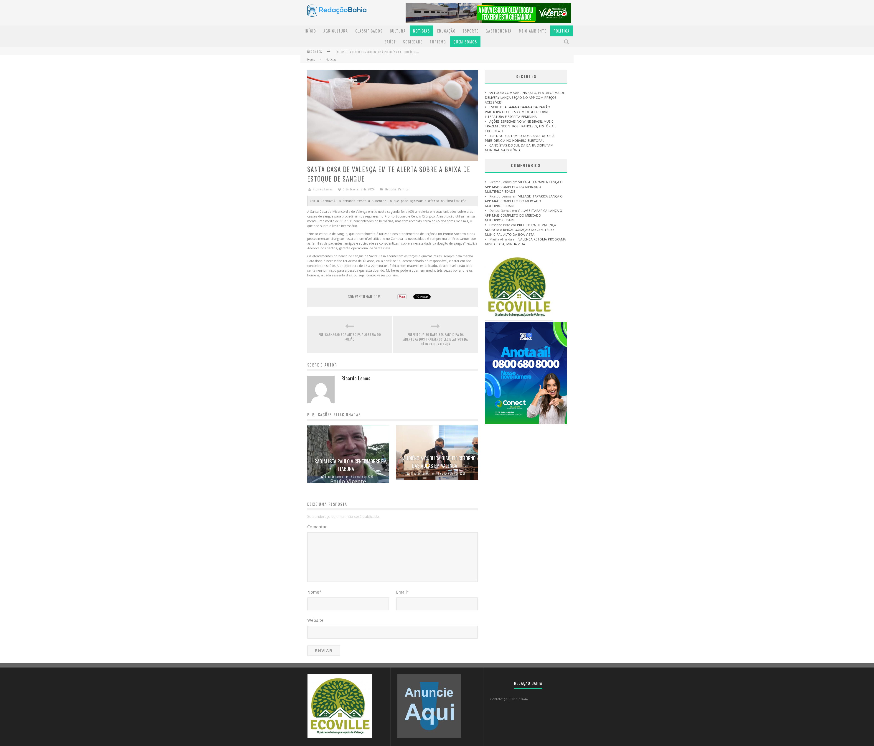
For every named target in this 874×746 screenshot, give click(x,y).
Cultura (398, 31)
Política (562, 31)
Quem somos (465, 42)
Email (402, 592)
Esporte (470, 31)
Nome (314, 592)
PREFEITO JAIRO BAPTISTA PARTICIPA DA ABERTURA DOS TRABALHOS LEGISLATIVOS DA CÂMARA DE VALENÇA (435, 339)
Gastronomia (499, 31)
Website (315, 620)
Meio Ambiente (532, 31)
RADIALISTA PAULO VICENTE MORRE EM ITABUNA (351, 465)
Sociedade (412, 42)
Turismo (438, 42)
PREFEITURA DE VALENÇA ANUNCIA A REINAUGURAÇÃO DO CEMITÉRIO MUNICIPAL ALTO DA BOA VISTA (520, 230)
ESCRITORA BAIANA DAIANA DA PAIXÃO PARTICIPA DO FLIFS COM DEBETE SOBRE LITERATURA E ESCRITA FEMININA (517, 112)
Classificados (369, 31)
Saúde (390, 42)
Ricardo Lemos (323, 189)
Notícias (421, 31)
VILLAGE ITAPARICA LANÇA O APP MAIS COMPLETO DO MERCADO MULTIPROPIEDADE (524, 187)
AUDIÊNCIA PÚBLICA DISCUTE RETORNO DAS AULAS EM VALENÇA (439, 461)
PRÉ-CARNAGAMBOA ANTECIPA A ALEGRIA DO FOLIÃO (349, 336)
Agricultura (335, 31)
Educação (446, 31)
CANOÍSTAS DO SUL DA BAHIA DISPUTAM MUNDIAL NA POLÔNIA (372, 55)
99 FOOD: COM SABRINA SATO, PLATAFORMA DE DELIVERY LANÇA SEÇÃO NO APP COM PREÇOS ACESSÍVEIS (525, 97)
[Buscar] (567, 41)
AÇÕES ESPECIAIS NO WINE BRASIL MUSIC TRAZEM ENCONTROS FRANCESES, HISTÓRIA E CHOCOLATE (520, 126)
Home (311, 59)
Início (310, 31)
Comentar (317, 526)
